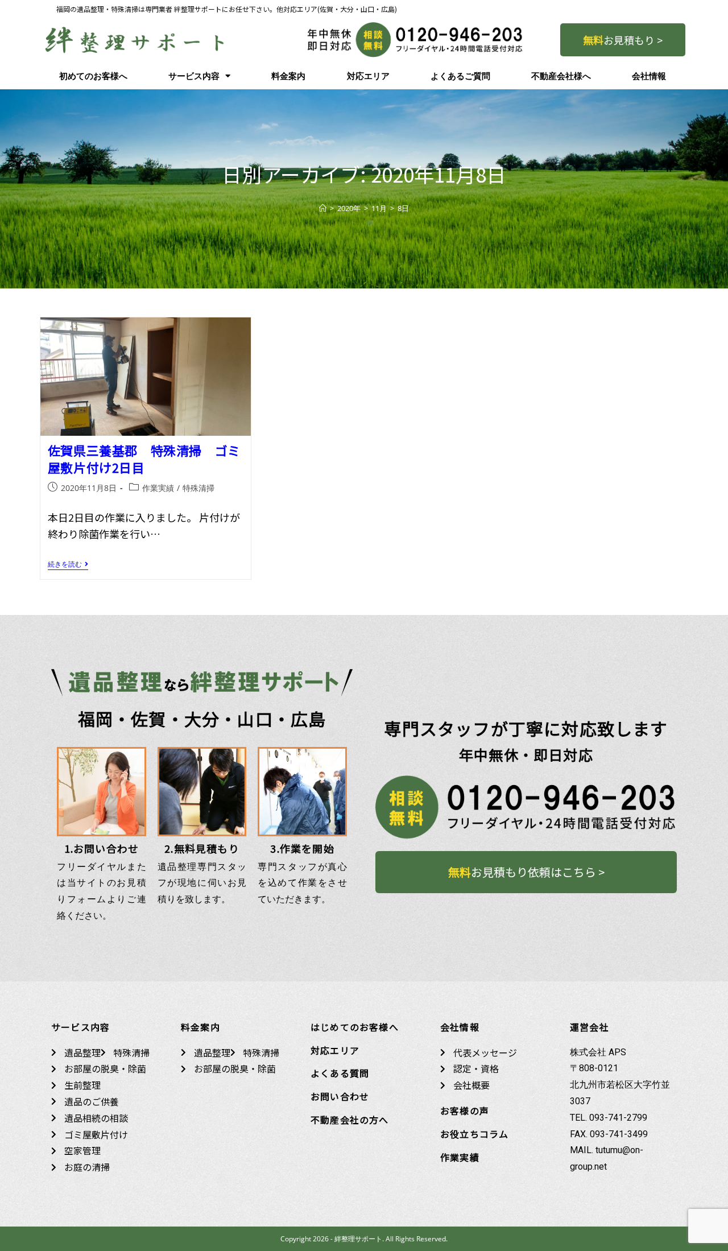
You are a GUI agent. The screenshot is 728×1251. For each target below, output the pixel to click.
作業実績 (158, 487)
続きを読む (68, 564)
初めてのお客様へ (93, 76)
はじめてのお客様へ (355, 1027)
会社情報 (649, 76)
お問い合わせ (340, 1096)
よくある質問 (340, 1073)
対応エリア (368, 76)
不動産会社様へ (561, 76)
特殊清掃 (198, 487)
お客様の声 (464, 1110)
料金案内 (288, 76)
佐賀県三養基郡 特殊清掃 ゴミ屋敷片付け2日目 (144, 459)
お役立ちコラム (474, 1134)
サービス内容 (194, 76)
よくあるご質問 (460, 76)
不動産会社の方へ (350, 1119)
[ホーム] (322, 208)
